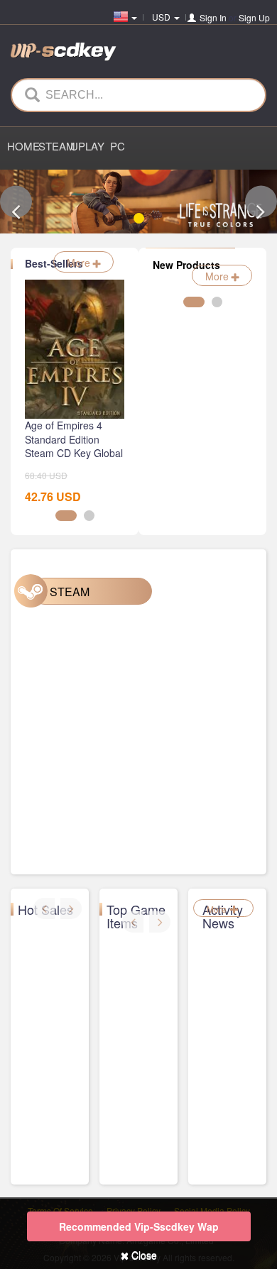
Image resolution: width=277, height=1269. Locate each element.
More (80, 263)
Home (22, 145)
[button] (16, 202)
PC (117, 145)
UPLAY (86, 145)
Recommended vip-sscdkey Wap (139, 1226)
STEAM (54, 145)
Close (143, 1255)
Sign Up (254, 17)
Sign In (213, 17)
